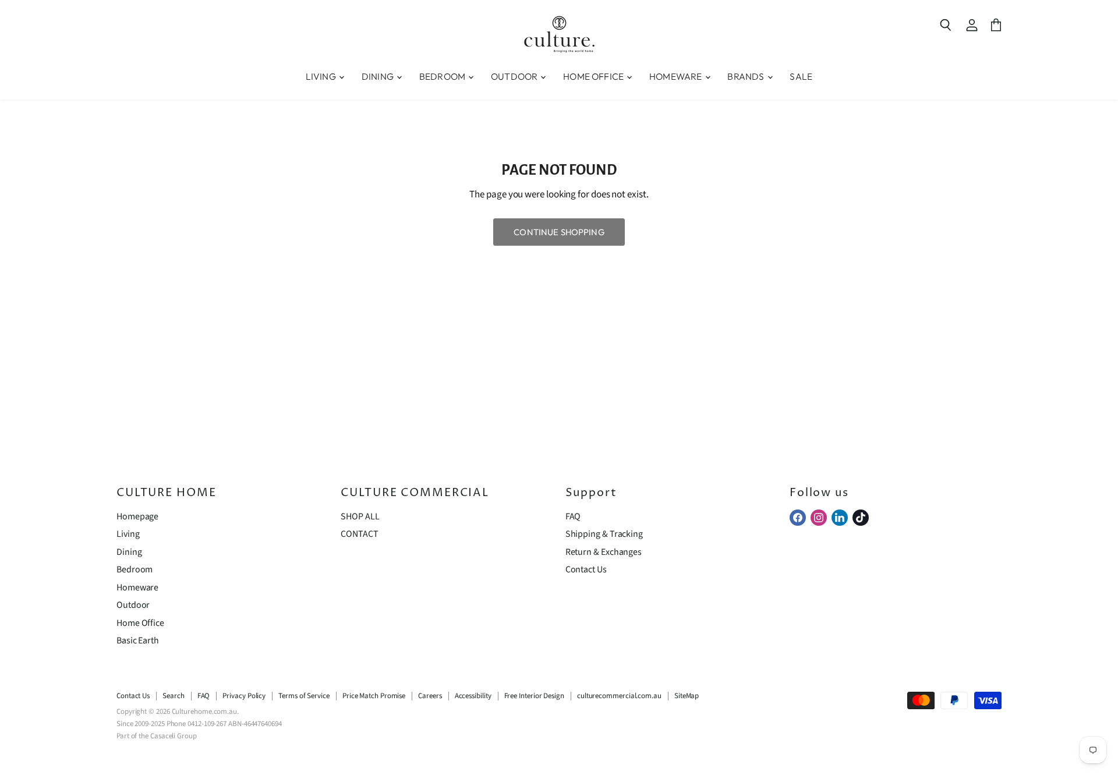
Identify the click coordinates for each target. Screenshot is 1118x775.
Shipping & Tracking (604, 534)
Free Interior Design (534, 696)
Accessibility (473, 696)
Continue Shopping (559, 232)
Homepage (137, 516)
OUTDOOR (515, 76)
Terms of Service (304, 696)
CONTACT (359, 534)
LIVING (322, 76)
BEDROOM (443, 76)
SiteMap (686, 696)
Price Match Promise (373, 696)
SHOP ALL (360, 516)
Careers (429, 696)
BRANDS (746, 76)
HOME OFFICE (594, 76)
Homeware (137, 587)
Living (128, 534)
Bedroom (134, 569)
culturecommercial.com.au (619, 696)
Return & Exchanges (603, 552)
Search (173, 696)
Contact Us (586, 569)
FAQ (573, 516)
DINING (378, 76)
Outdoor (133, 605)
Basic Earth (137, 640)
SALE (801, 76)
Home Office (140, 623)
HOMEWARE (676, 76)
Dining (129, 552)
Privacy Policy (244, 696)
